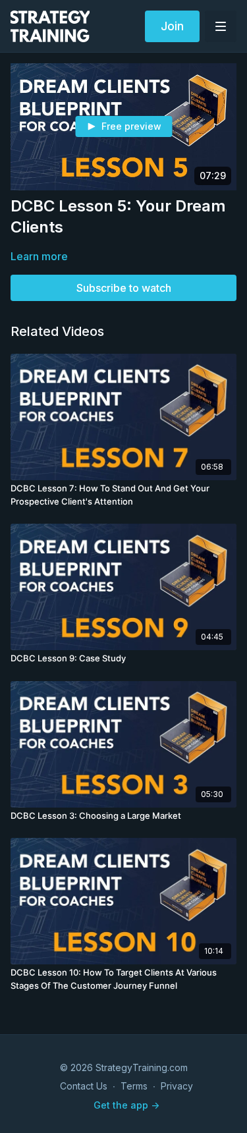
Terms (134, 1086)
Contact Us (83, 1086)
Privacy (177, 1086)
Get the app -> (126, 1105)
